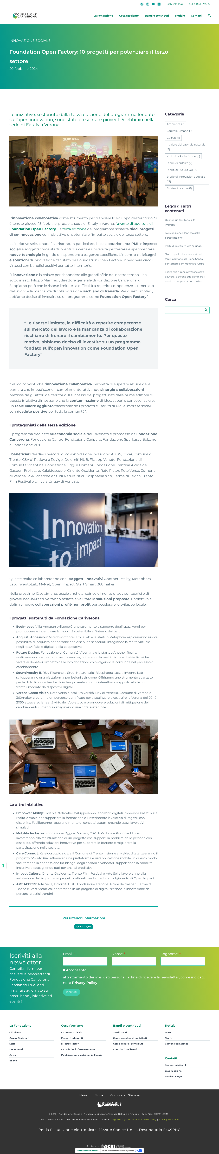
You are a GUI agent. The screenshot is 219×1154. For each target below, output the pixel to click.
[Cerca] (209, 15)
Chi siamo (15, 1032)
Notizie (180, 15)
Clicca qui (83, 926)
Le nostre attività (71, 1032)
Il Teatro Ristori (70, 1043)
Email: (69, 954)
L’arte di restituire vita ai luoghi (183, 245)
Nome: (118, 954)
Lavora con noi (173, 1070)
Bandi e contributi (157, 15)
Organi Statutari (19, 1038)
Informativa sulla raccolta (88, 1151)
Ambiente (175, 124)
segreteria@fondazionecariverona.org (134, 1119)
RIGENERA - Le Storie (183, 156)
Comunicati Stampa (176, 1043)
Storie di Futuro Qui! (182, 169)
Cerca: (206, 310)
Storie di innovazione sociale (186, 179)
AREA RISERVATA (199, 3)
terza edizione (74, 229)
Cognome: (170, 954)
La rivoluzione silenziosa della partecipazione (182, 235)
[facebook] (142, 3)
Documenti (16, 1049)
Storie (168, 1038)
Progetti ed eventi (72, 1038)
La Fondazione (103, 15)
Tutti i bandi (120, 1032)
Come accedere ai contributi (130, 1038)
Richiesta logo (175, 3)
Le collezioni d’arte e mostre (78, 1049)
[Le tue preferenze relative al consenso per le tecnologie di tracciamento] (3, 865)
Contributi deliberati (125, 1049)
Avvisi (12, 1055)
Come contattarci (175, 1065)
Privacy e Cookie (169, 1119)
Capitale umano (179, 131)
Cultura (173, 137)
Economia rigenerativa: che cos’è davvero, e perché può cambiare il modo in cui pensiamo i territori (185, 276)
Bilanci (13, 1060)
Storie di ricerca (179, 188)
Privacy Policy (84, 983)
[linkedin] (159, 3)
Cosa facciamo (129, 15)
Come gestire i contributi (128, 1043)
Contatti (196, 15)
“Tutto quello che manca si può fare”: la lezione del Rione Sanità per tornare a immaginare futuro (184, 259)
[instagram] (147, 3)
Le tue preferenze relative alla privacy (118, 1151)
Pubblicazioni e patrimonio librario (81, 1055)
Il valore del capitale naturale (186, 147)
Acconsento (76, 970)
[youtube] (153, 3)
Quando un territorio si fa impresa (180, 222)
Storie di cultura (179, 163)
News (168, 1032)
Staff (12, 1043)
